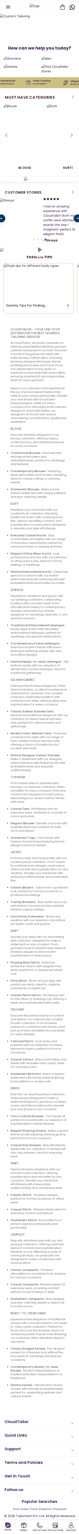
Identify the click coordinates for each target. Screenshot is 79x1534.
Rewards (46, 1509)
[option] (39, 16)
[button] (39, 1423)
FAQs (34, 1509)
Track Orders (21, 1509)
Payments (60, 1509)
